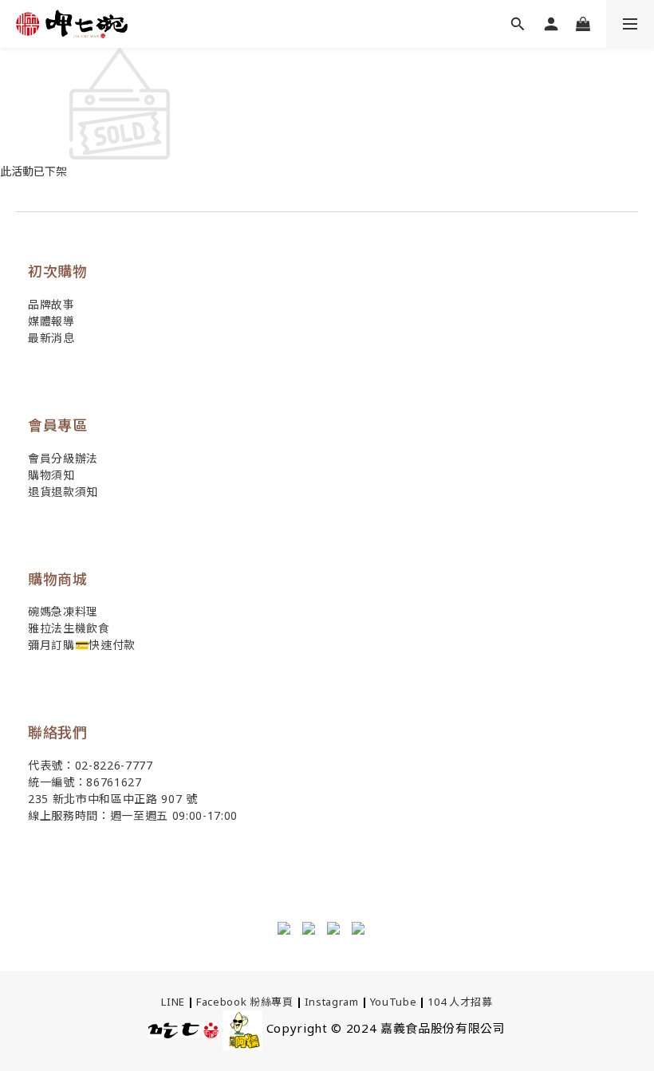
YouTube (393, 1001)
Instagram (332, 1001)
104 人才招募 (459, 1001)
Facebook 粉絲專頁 (245, 1001)
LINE (173, 1001)
